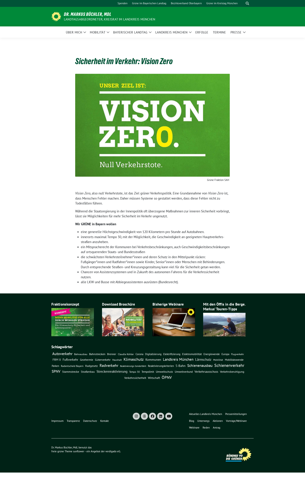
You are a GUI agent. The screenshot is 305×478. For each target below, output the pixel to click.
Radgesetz (91, 366)
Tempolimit (148, 371)
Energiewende (212, 354)
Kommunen (153, 359)
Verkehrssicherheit (135, 378)
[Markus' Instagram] (136, 416)
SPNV (56, 371)
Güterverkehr (102, 359)
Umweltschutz (164, 371)
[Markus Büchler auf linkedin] (160, 416)
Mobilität (218, 359)
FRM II (57, 360)
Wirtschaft (154, 378)
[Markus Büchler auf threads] (144, 416)
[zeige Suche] (247, 3)
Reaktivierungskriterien (161, 366)
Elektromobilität (192, 354)
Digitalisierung (153, 354)
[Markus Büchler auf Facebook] (152, 416)
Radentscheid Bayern (72, 366)
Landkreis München (178, 359)
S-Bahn (181, 366)
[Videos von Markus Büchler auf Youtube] (168, 416)
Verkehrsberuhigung (232, 372)
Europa (225, 354)
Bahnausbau (80, 354)
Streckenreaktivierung (112, 371)
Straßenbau (88, 372)
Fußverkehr (70, 360)
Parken (55, 366)
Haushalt (117, 359)
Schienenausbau (200, 365)
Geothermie (86, 359)
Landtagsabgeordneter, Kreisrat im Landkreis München (109, 19)
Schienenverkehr (229, 365)
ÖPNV (167, 377)
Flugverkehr (237, 354)
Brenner (111, 354)
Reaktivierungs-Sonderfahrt (133, 366)
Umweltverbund (184, 371)
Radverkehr (109, 365)
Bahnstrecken (97, 354)
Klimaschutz (134, 359)
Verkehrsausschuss (206, 372)
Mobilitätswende (234, 359)
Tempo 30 (134, 371)
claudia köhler (126, 354)
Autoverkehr (62, 353)
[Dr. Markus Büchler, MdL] (56, 16)
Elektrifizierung (171, 354)
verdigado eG (112, 451)
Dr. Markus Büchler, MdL (87, 14)
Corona (139, 354)
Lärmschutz (203, 359)
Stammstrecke (70, 371)
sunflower (78, 451)
